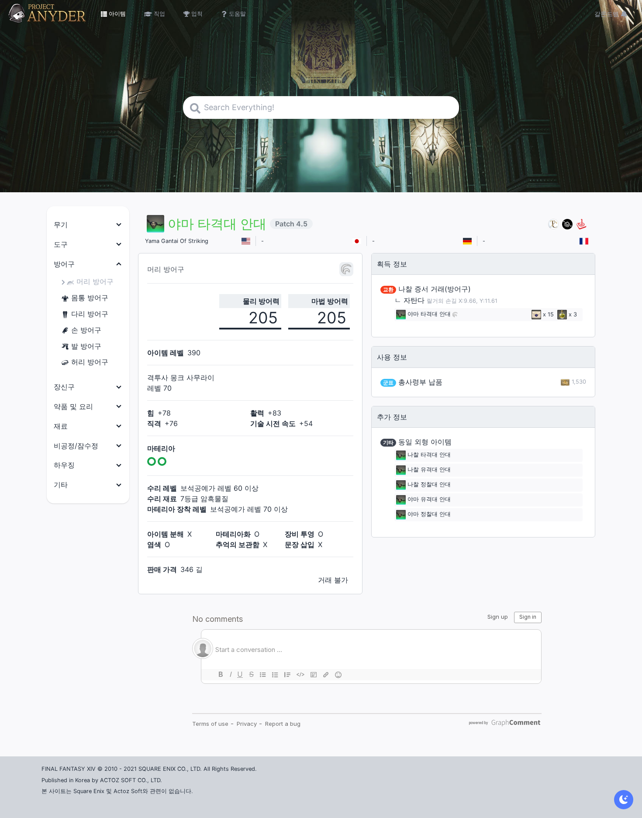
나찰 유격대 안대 (429, 470)
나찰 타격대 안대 (429, 455)
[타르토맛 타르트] (567, 224)
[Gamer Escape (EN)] (581, 224)
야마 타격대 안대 (429, 314)
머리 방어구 (95, 281)
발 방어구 (86, 346)
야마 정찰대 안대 (429, 514)
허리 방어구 (89, 361)
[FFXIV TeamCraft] (553, 224)
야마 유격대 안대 (429, 499)
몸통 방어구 (89, 297)
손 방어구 (86, 330)
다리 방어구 (89, 313)
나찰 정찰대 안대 (429, 485)
